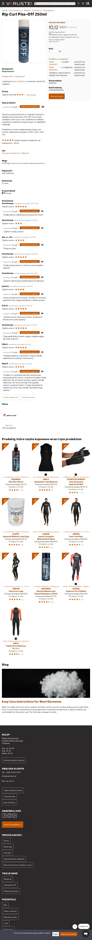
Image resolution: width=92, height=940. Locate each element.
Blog (5, 905)
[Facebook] (4, 815)
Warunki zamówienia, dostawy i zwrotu (18, 865)
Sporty (5, 10)
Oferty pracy (8, 929)
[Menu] (3, 3)
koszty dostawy (72, 27)
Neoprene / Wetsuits (20, 153)
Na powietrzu (16, 10)
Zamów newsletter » (12, 824)
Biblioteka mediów (10, 917)
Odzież (27, 10)
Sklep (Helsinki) (53, 63)
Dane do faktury (9, 802)
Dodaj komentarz (28, 397)
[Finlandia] (88, 3)
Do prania (6, 153)
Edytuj (55, 934)
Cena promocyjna (57, 22)
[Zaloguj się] (78, 3)
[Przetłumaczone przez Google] (10, 107)
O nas (6, 923)
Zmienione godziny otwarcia (14, 760)
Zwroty (6, 840)
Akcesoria (37, 10)
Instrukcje (7, 853)
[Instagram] (9, 815)
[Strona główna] (20, 3)
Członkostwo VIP (10, 885)
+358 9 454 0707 (13, 772)
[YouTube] (14, 815)
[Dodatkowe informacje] (50, 34)
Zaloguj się (7, 879)
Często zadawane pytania (13, 790)
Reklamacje (8, 847)
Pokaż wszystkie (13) (11, 397)
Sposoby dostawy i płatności (14, 859)
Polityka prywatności (11, 891)
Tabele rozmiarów (10, 911)
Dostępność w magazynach (13, 76)
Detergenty (49, 10)
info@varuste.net (9, 776)
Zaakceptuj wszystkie (68, 934)
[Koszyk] (83, 3)
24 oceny (31, 95)
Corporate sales (9, 796)
